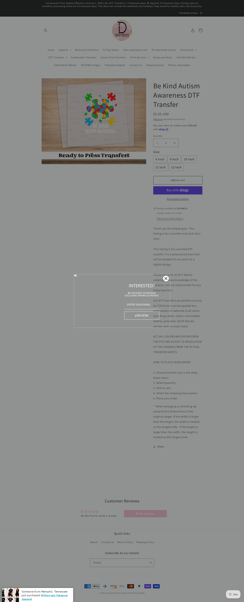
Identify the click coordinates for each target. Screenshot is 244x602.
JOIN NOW (141, 315)
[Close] (166, 278)
